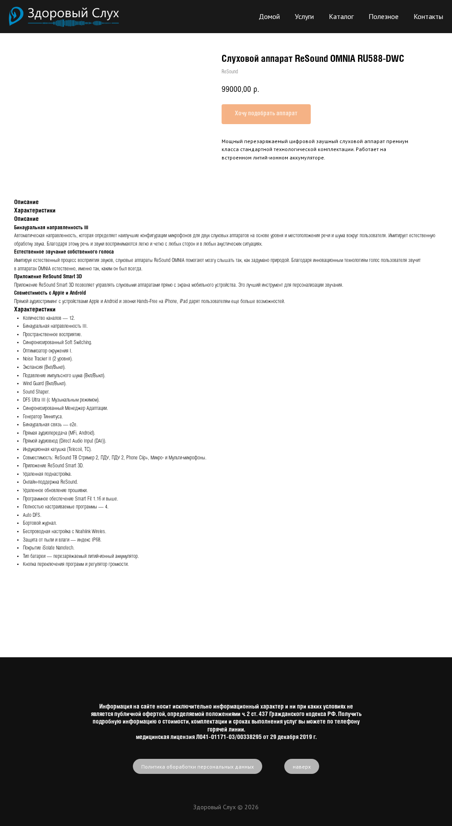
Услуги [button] (304, 16)
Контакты (428, 16)
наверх (302, 766)
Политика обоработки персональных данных (197, 766)
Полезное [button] (384, 16)
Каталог (341, 16)
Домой (269, 16)
